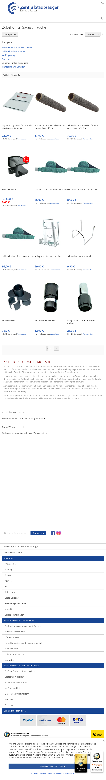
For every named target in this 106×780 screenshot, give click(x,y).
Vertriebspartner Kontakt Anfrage (20, 546)
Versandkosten (22, 139)
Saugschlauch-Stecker (45, 320)
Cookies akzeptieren (52, 766)
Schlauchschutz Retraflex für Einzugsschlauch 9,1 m (50, 126)
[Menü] (101, 752)
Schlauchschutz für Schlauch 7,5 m (51, 189)
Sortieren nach (77, 34)
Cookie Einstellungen (14, 614)
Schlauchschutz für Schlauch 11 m (18, 256)
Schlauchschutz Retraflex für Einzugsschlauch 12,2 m (82, 126)
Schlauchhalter (9, 189)
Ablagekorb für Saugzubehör (48, 256)
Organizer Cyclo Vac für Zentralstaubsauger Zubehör (17, 126)
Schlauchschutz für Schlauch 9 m (82, 189)
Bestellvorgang (11, 597)
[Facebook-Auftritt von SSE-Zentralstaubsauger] (53, 533)
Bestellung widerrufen (15, 603)
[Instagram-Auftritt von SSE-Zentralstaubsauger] (58, 533)
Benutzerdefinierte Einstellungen (52, 773)
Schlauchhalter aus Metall (79, 256)
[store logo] (33, 8)
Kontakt (8, 609)
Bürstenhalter (8, 320)
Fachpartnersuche (12, 552)
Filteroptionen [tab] (10, 34)
